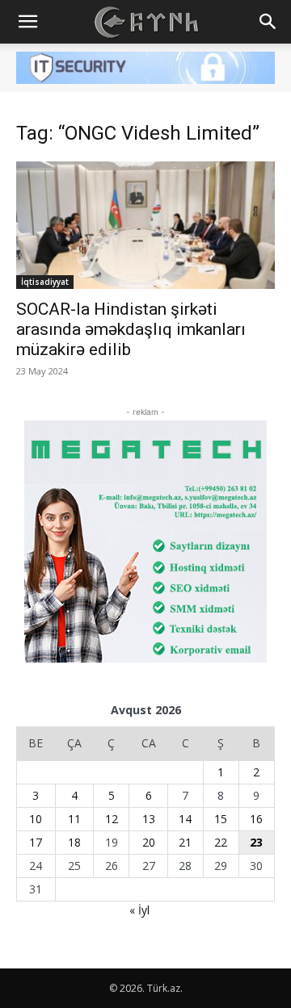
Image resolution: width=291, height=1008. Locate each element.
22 (220, 842)
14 (185, 818)
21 (185, 842)
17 (35, 842)
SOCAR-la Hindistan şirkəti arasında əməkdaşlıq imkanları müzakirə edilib (131, 329)
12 (111, 818)
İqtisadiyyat (45, 281)
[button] (27, 22)
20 (148, 842)
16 (256, 818)
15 (220, 818)
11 (74, 818)
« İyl (139, 910)
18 (74, 842)
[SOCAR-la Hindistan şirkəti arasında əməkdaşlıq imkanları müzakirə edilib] (145, 225)
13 (148, 818)
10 (35, 818)
